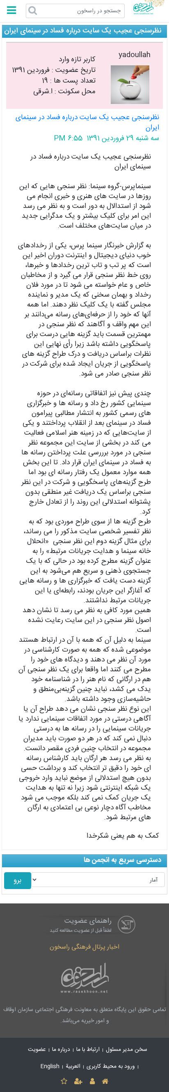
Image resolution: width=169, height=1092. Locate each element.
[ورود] (92, 1082)
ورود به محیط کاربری (111, 1066)
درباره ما (61, 1049)
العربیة (73, 1066)
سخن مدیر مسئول (126, 1049)
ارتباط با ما (88, 1049)
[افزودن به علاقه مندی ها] (64, 1082)
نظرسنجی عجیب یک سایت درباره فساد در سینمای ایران (87, 123)
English (50, 1066)
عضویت (37, 1049)
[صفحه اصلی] (105, 1082)
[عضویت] (78, 1082)
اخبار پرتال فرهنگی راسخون (84, 947)
